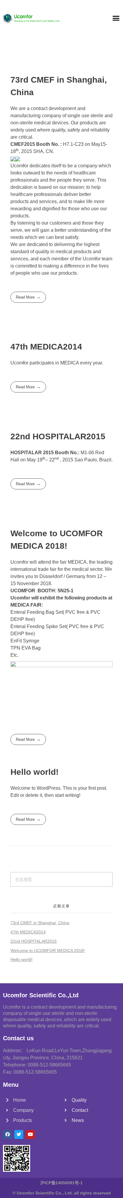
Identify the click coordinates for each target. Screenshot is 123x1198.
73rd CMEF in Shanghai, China (39, 922)
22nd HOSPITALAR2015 (57, 436)
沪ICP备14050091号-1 (61, 1182)
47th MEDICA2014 (46, 346)
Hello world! (34, 772)
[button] (116, 18)
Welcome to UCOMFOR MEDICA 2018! (47, 950)
